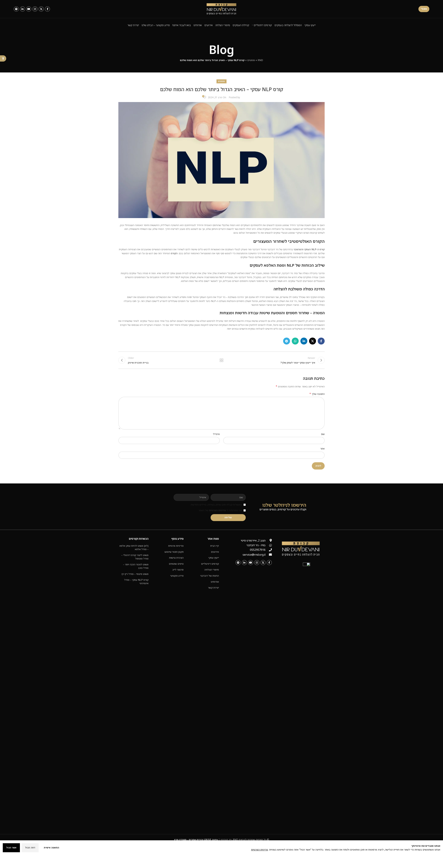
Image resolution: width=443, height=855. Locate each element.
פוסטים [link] (251, 60)
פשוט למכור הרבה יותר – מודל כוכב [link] (135, 566)
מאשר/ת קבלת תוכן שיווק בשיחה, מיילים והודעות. (216, 504)
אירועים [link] (215, 551)
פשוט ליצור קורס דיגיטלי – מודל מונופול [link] (134, 556)
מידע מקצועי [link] (177, 575)
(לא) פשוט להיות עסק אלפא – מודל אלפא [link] (133, 547)
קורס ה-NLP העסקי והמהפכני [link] (309, 249)
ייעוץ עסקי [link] (213, 557)
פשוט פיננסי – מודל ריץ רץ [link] (134, 574)
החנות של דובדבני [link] (209, 575)
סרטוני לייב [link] (178, 569)
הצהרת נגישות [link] (176, 557)
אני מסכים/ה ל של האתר (220, 510)
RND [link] (260, 60)
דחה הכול (30, 847)
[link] (3, 58)
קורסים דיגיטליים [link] (210, 563)
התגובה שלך (317, 394)
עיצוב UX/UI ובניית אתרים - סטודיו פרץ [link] (196, 839)
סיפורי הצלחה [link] (211, 569)
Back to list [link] (221, 360)
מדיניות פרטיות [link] (176, 545)
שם (323, 434)
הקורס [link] (174, 253)
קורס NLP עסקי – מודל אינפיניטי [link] (136, 581)
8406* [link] (424, 8)
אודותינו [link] (215, 581)
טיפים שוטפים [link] (176, 563)
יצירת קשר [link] (213, 587)
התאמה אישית (51, 847)
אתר (322, 448)
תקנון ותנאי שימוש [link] (174, 551)
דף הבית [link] (214, 545)
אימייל (216, 434)
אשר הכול (11, 847)
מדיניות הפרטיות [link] (217, 510)
